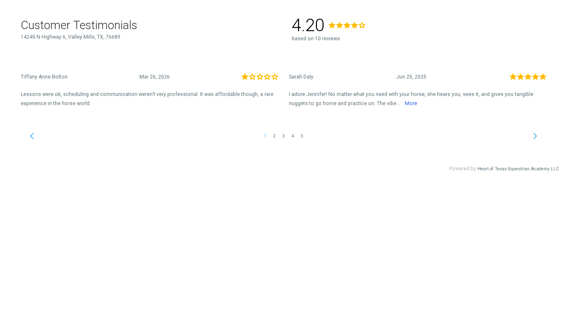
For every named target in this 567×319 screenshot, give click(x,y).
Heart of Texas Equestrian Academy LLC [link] (518, 169)
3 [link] (283, 136)
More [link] (411, 103)
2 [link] (274, 136)
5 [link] (302, 136)
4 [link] (292, 136)
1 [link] (265, 136)
